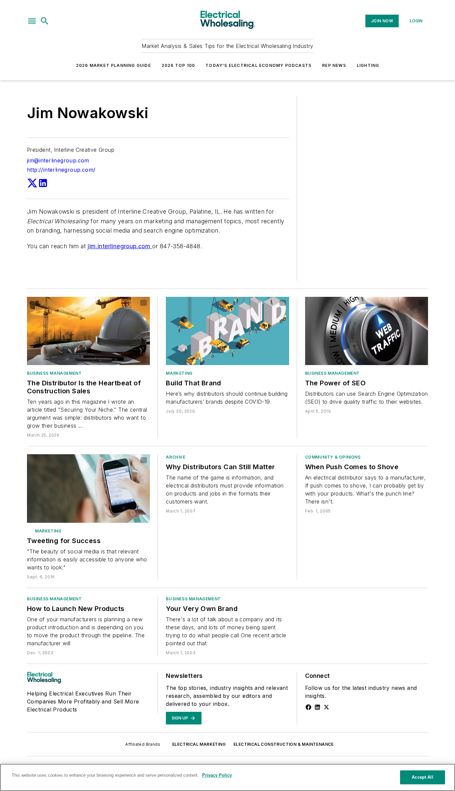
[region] (227, 777)
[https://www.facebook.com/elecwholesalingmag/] (308, 707)
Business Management (54, 373)
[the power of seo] (366, 331)
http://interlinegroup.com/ (61, 169)
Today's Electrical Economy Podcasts (258, 65)
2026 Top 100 (178, 65)
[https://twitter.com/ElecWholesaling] (326, 707)
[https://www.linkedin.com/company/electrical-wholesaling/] (317, 707)
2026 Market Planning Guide (113, 65)
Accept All (422, 777)
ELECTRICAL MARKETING (199, 744)
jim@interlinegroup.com (58, 160)
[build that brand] (227, 331)
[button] (32, 21)
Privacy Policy (217, 775)
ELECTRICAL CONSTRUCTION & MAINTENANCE (283, 744)
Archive (175, 457)
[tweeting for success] (88, 488)
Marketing (179, 373)
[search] (45, 21)
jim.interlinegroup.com (120, 246)
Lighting (368, 65)
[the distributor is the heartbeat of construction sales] (88, 331)
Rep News (334, 65)
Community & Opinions (333, 457)
